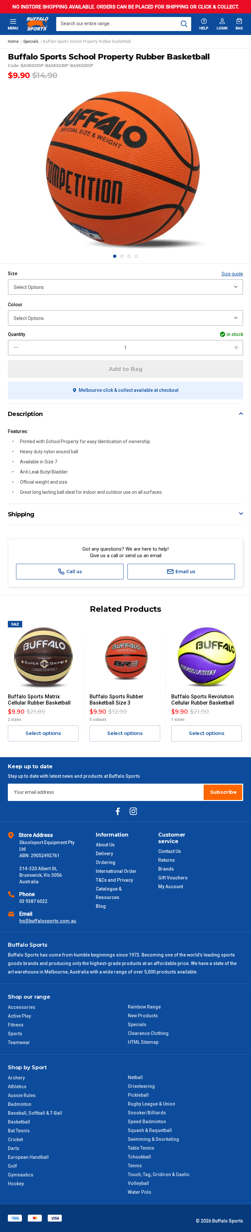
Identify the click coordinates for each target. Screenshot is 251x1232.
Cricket (15, 1139)
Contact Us (169, 851)
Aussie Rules (22, 1095)
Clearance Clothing (148, 1033)
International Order (116, 871)
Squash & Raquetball (150, 1130)
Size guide (232, 273)
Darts (13, 1148)
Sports (15, 1033)
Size (12, 273)
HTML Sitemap (143, 1042)
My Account (170, 886)
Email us (184, 571)
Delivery (104, 853)
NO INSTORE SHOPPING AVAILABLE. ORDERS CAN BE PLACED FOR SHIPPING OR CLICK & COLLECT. (125, 7)
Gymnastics (20, 1174)
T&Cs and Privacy (114, 880)
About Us (105, 844)
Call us (73, 571)
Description (25, 414)
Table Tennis (141, 1148)
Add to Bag (125, 369)
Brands (166, 869)
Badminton (19, 1104)
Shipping (21, 514)
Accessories (21, 1007)
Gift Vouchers (173, 877)
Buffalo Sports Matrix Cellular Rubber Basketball (39, 699)
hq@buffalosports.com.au (47, 921)
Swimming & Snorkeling (153, 1139)
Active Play (19, 1016)
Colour (15, 304)
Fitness (16, 1024)
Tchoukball (139, 1156)
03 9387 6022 (33, 901)
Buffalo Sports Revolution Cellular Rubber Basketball (202, 699)
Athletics (17, 1086)
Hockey (16, 1183)
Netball (135, 1077)
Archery (16, 1077)
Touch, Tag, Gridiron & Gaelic (159, 1174)
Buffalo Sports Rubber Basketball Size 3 (116, 699)
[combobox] (123, 24)
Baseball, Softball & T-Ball (35, 1113)
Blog (101, 906)
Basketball (19, 1121)
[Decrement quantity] (14, 347)
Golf (12, 1166)
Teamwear (19, 1042)
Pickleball (138, 1095)
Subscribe (223, 792)
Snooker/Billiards (147, 1112)
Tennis (135, 1165)
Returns (166, 860)
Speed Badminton (147, 1121)
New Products (143, 1015)
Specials (137, 1024)
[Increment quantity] (236, 347)
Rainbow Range (144, 1006)
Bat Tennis (19, 1130)
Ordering (105, 862)
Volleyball (138, 1183)
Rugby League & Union (151, 1104)
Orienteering (141, 1086)
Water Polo (139, 1192)
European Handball (28, 1157)
